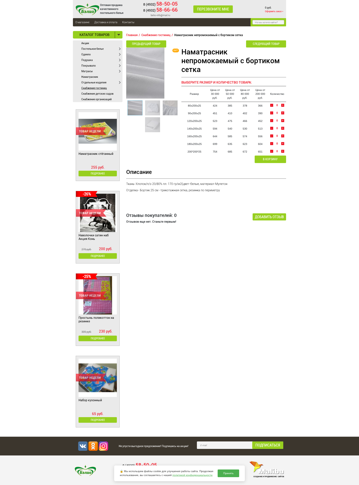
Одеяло (86, 54)
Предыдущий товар (146, 44)
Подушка (87, 60)
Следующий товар (266, 44)
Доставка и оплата (105, 22)
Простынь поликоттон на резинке (96, 319)
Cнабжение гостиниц (94, 88)
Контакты (128, 22)
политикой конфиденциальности (192, 475)
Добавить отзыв (269, 217)
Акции (85, 43)
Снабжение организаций (96, 99)
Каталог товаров (94, 35)
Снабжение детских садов (97, 93)
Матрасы (87, 71)
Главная (132, 35)
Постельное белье (92, 48)
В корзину (270, 159)
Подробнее (98, 173)
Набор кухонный (90, 400)
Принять (228, 473)
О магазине (82, 22)
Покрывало (88, 65)
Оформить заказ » (274, 11)
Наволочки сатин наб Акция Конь (94, 237)
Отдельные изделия (93, 82)
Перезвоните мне (213, 9)
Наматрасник (89, 76)
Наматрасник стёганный (96, 154)
